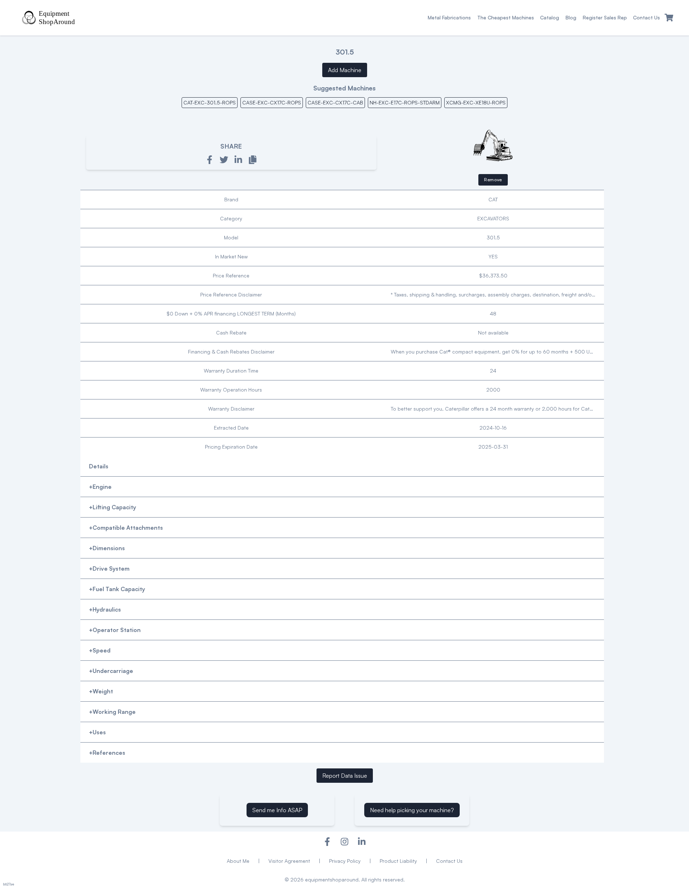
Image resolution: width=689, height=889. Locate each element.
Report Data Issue (344, 775)
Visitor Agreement (289, 861)
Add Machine (344, 70)
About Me (238, 861)
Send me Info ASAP (277, 810)
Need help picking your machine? (412, 810)
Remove (493, 179)
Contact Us (449, 861)
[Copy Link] (252, 159)
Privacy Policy (345, 861)
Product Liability (398, 861)
